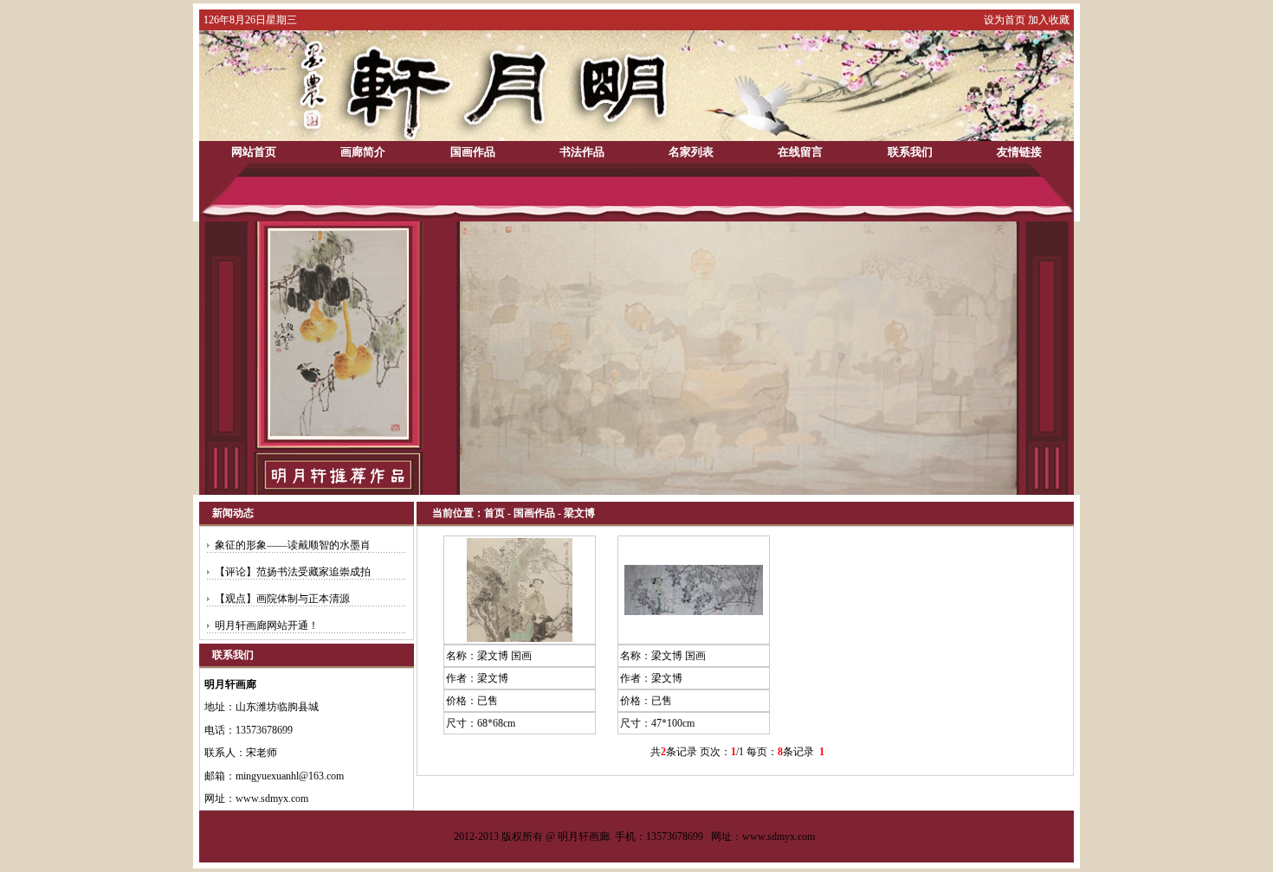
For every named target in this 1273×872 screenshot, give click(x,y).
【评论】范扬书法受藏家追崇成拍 (293, 572)
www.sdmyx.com (778, 836)
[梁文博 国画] (519, 638)
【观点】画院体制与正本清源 (282, 599)
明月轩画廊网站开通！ (267, 625)
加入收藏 (1048, 20)
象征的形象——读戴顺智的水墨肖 (293, 545)
